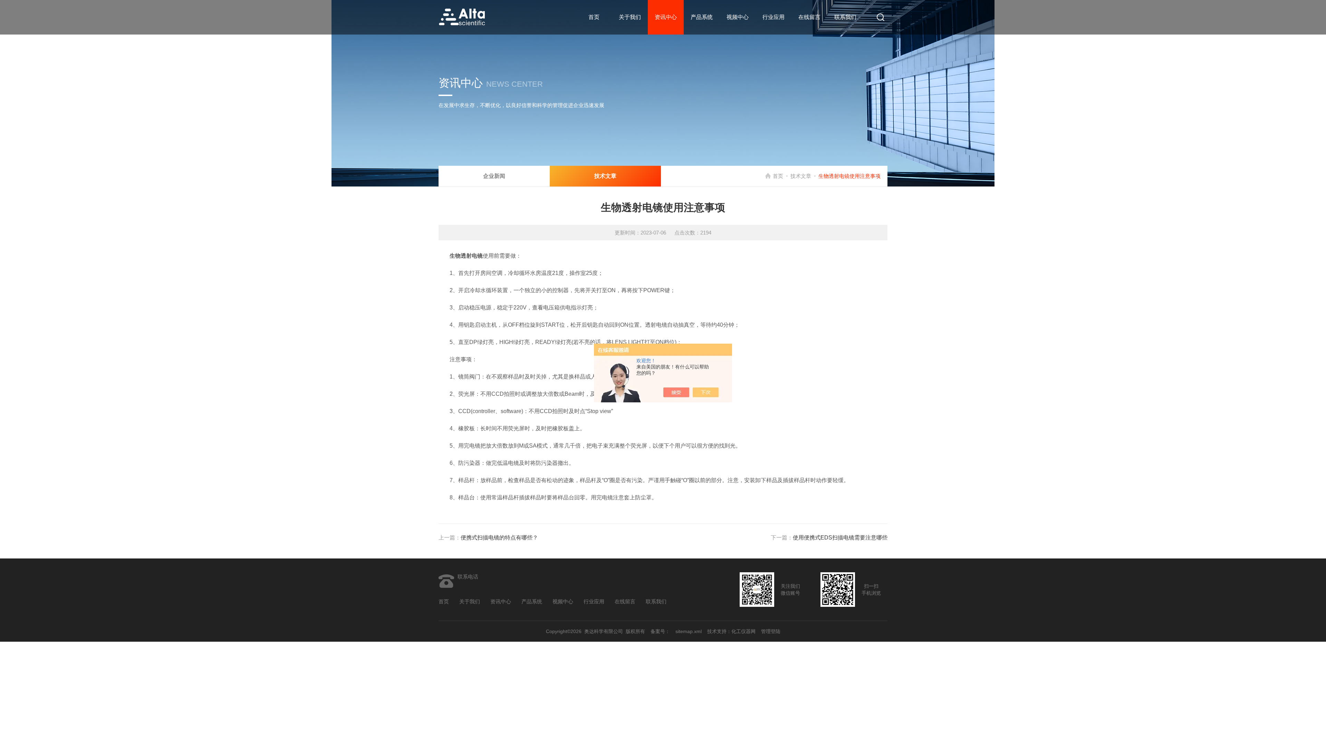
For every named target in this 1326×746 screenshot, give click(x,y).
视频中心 (738, 17)
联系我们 (845, 17)
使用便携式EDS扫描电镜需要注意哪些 (840, 538)
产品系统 (702, 17)
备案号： (660, 631)
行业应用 (773, 17)
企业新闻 (494, 176)
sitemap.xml (688, 631)
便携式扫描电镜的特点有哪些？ (499, 538)
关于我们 (630, 17)
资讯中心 (666, 17)
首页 (593, 17)
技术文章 (800, 176)
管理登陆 (770, 631)
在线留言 (809, 17)
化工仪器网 (743, 631)
